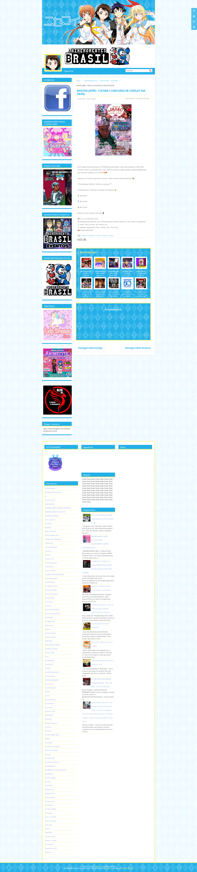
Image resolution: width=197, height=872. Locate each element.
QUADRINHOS (50, 766)
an (46, 496)
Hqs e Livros (49, 684)
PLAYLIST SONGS (51, 750)
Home (78, 80)
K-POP (47, 696)
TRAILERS (48, 832)
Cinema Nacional (51, 563)
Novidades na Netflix (52, 746)
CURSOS (48, 606)
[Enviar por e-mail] (78, 239)
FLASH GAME (49, 653)
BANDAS (48, 528)
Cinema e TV (49, 559)
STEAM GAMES (50, 809)
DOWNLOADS (50, 621)
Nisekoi (98, 866)
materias (48, 727)
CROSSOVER (49, 598)
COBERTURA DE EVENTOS (54, 574)
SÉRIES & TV (49, 790)
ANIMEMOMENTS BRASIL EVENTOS (58, 508)
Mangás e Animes (51, 723)
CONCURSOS (50, 582)
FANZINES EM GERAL (52, 645)
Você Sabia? (49, 844)
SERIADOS (49, 786)
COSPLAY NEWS (104, 80)
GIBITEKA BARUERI (52, 680)
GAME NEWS (49, 660)
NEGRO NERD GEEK (52, 735)
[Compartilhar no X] (83, 239)
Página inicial (68, 71)
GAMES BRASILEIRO (52, 672)
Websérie (48, 852)
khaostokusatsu (50, 700)
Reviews (48, 782)
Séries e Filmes (50, 797)
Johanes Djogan (127, 868)
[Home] (53, 62)
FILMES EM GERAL (51, 649)
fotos (47, 656)
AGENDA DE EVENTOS (90, 80)
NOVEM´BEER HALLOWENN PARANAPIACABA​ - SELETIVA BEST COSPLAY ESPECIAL (101, 683)
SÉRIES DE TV (50, 793)
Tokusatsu (48, 825)
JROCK (47, 692)
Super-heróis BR (50, 817)
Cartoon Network (51, 547)
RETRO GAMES (50, 778)
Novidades (114, 80)
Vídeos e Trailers (51, 840)
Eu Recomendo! (50, 633)
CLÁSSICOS (49, 567)
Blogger (108, 868)
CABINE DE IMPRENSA (53, 539)
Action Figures (50, 488)
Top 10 (47, 829)
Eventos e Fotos (50, 637)
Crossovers (49, 602)
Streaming (48, 813)
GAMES (47, 668)
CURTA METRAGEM (52, 610)
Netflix (47, 739)
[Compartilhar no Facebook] (85, 239)
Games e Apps (50, 676)
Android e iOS (50, 500)
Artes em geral (50, 520)
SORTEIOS (49, 805)
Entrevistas (49, 625)
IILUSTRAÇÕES (50, 688)
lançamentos (49, 703)
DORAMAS (49, 617)
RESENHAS (49, 774)
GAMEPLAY (49, 664)
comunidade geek (51, 578)
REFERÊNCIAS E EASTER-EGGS (56, 770)
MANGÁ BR (49, 715)
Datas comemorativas (52, 614)
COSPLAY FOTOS (51, 586)
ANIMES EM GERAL (52, 516)
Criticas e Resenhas (51, 594)
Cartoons (48, 551)
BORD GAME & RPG (52, 535)
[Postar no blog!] (80, 239)
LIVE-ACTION (50, 711)
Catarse (48, 555)
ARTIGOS (48, 524)
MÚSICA (48, 731)
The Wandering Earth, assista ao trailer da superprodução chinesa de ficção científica (102, 608)
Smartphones (49, 801)
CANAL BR (48, 543)
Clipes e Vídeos (50, 570)
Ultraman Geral (50, 836)
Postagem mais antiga (90, 347)
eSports (48, 629)
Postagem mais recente (137, 347)
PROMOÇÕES (50, 758)
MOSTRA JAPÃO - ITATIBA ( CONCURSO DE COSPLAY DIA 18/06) (111, 92)
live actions (49, 707)
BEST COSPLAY (50, 531)
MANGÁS (48, 719)
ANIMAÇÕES (49, 504)
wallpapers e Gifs (51, 848)
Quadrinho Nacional (52, 762)
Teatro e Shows (50, 821)
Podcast (48, 754)
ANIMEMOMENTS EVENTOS (55, 512)
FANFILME (48, 641)
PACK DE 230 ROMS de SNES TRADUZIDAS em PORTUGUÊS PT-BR (102, 519)
